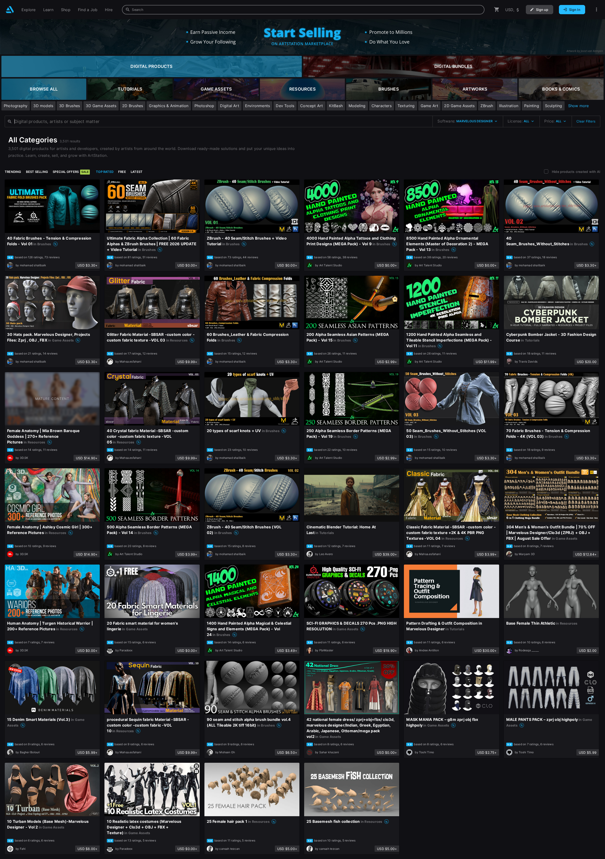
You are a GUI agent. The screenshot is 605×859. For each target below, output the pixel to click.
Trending (13, 172)
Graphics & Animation (168, 105)
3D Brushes (69, 105)
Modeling (357, 105)
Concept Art (311, 105)
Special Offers (71, 172)
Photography (15, 105)
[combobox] (303, 9)
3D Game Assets (101, 105)
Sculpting (553, 105)
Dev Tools (285, 105)
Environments (257, 105)
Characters (382, 105)
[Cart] (497, 9)
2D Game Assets (459, 105)
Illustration (509, 105)
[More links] (596, 9)
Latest (137, 172)
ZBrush (486, 105)
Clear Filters (585, 121)
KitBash (336, 105)
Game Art (429, 105)
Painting (531, 105)
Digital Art (229, 105)
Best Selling (37, 172)
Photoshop (204, 105)
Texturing (406, 105)
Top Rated (104, 172)
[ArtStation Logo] (10, 9)
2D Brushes (132, 105)
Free (122, 172)
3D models (43, 105)
